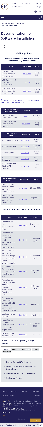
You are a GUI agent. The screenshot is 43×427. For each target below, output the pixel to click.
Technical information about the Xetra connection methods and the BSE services (20, 101)
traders (14, 349)
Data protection (8, 395)
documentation (25, 349)
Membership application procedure (20, 373)
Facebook (31, 11)
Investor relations (17, 7)
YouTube (35, 11)
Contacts (38, 3)
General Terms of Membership (18, 362)
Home (5, 391)
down (21, 199)
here (3, 415)
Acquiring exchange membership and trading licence (21, 367)
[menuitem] (4, 391)
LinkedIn (40, 11)
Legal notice (36, 391)
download (27, 73)
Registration (26, 3)
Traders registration (14, 378)
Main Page (5, 23)
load (25, 199)
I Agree (35, 420)
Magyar (39, 7)
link (11, 343)
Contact (14, 391)
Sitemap (24, 391)
